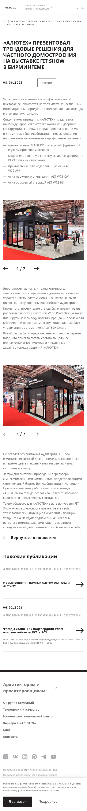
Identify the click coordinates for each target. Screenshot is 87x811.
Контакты (10, 737)
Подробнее (48, 801)
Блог (6, 730)
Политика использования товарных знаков (30, 775)
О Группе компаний (18, 703)
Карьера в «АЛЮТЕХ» (19, 723)
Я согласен (18, 801)
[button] (5, 268)
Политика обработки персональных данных (30, 770)
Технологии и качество (21, 709)
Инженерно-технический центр (28, 716)
